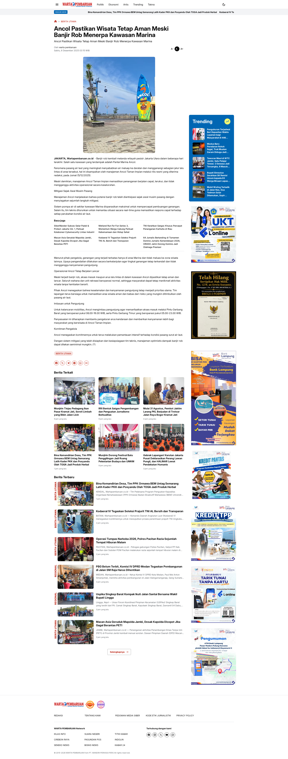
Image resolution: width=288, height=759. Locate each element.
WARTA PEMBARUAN (75, 753)
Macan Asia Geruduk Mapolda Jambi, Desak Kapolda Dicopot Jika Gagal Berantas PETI (73, 240)
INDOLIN (119, 739)
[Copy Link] (86, 363)
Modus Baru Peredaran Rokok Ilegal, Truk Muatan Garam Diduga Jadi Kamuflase (217, 148)
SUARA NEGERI (92, 734)
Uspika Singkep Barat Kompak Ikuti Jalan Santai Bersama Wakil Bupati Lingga (136, 596)
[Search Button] (231, 4)
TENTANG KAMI (93, 715)
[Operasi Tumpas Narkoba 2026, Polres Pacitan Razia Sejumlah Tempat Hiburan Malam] (76, 549)
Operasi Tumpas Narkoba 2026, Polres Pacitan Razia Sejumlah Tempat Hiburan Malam (136, 540)
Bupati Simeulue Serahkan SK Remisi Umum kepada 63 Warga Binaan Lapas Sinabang (217, 176)
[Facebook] (56, 363)
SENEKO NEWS (61, 745)
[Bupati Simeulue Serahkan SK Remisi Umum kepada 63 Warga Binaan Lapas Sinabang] (199, 177)
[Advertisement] (211, 65)
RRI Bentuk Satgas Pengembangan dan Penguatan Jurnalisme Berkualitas (119, 411)
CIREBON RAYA (61, 739)
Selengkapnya (117, 652)
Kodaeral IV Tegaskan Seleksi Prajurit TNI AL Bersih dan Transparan (205, 12)
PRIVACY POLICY (185, 715)
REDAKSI (58, 715)
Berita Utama (55, 546)
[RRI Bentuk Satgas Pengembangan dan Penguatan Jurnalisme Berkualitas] (119, 391)
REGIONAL (55, 571)
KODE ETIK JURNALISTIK (158, 715)
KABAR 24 (120, 745)
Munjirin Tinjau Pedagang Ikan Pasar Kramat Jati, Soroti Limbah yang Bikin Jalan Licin (73, 411)
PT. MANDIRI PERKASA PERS (101, 753)
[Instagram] (154, 734)
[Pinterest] (74, 363)
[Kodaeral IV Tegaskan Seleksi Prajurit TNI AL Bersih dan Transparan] (76, 521)
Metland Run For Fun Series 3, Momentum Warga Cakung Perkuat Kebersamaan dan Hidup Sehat (116, 228)
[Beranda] (55, 21)
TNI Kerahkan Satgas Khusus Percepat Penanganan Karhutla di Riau (162, 227)
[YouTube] (166, 734)
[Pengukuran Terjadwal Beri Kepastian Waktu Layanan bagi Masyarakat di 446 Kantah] (199, 134)
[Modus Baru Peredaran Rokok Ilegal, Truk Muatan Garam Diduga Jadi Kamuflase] (199, 149)
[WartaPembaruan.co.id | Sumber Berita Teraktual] (77, 4)
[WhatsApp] (80, 363)
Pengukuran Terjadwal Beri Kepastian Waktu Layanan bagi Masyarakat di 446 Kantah (218, 133)
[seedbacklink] (90, 704)
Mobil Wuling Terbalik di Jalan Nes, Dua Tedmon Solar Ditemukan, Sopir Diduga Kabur (218, 191)
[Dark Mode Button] (224, 5)
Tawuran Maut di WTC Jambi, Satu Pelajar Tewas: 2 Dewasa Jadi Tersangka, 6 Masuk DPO (218, 162)
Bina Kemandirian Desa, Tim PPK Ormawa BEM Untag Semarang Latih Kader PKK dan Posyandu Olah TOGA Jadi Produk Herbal (104, 12)
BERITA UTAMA (63, 353)
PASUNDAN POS (92, 739)
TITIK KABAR (121, 734)
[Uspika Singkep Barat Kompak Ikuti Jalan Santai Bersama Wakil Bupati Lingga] (76, 604)
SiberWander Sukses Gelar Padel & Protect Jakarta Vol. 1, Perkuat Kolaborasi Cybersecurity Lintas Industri (74, 228)
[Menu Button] (57, 5)
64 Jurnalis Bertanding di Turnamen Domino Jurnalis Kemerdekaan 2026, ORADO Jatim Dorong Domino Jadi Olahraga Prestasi (161, 242)
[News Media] (100, 704)
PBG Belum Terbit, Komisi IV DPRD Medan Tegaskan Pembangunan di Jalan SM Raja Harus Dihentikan (139, 568)
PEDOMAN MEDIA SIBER (127, 715)
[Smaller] (172, 48)
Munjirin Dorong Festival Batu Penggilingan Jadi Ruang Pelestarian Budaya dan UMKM (116, 458)
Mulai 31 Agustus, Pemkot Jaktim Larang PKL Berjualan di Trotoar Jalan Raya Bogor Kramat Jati (162, 411)
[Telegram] (68, 363)
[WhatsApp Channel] (172, 734)
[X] (62, 363)
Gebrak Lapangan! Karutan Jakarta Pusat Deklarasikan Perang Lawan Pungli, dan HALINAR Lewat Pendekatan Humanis (163, 460)
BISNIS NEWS (91, 745)
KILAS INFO (60, 734)
